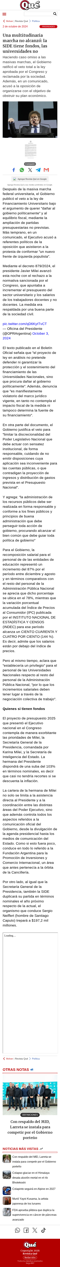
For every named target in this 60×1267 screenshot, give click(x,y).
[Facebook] (26, 1230)
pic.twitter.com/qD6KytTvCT (25, 324)
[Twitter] (35, 1230)
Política (36, 21)
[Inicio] (30, 5)
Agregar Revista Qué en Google (32, 179)
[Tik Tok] (43, 1230)
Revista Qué (21, 21)
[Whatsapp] (17, 1230)
